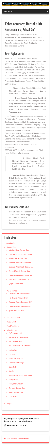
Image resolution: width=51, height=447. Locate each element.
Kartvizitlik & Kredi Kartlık (18, 337)
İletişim (9, 404)
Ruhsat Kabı (11, 247)
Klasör (11, 371)
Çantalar (12, 354)
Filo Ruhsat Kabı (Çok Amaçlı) (20, 254)
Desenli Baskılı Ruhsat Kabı (19, 271)
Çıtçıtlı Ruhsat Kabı (16, 284)
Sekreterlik (13, 367)
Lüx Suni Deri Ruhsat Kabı (19, 250)
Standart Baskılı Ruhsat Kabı (20, 263)
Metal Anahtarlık (13, 326)
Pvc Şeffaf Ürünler (16, 384)
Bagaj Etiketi (11, 322)
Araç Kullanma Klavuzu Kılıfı (19, 346)
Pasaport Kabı (12, 291)
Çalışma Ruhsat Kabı (17, 388)
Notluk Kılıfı (13, 350)
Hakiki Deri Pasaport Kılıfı (18, 298)
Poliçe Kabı (13, 380)
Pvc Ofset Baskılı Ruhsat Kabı (20, 280)
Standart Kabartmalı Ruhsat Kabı (21, 267)
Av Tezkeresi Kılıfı (15, 333)
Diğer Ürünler (12, 330)
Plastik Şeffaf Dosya (16, 363)
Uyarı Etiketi (13, 397)
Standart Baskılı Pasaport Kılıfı (20, 302)
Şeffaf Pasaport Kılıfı (16, 311)
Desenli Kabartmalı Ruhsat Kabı (21, 275)
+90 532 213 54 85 (16, 425)
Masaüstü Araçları (16, 359)
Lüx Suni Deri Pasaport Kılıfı (19, 294)
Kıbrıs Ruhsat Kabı (16, 392)
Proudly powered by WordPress (16, 438)
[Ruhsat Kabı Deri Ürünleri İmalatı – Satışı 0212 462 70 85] (25, 4)
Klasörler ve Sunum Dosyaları (20, 375)
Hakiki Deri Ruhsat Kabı (18, 258)
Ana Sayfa (10, 243)
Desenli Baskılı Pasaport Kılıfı (20, 306)
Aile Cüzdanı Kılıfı (13, 318)
